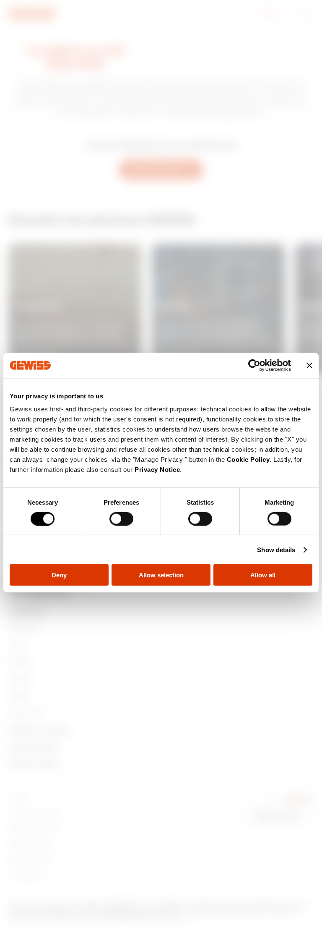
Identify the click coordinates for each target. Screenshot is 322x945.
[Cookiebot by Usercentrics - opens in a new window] (254, 365)
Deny (59, 575)
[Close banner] (309, 365)
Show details (276, 549)
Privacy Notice (157, 469)
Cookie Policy (248, 459)
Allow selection (161, 575)
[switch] (121, 518)
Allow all (262, 575)
